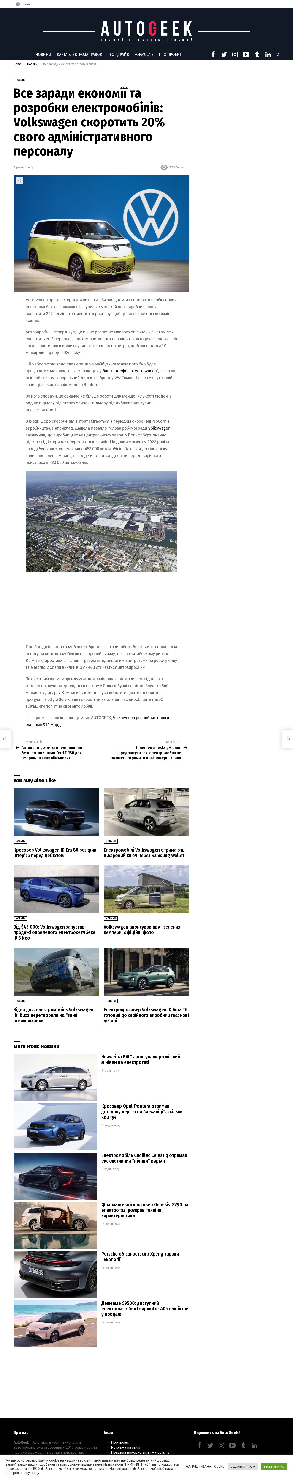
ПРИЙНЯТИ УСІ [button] (274, 1466)
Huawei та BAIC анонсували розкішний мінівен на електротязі (140, 1059)
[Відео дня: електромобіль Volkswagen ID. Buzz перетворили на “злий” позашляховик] (56, 972)
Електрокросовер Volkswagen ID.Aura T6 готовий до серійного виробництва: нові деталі (146, 1015)
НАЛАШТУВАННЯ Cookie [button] (205, 1466)
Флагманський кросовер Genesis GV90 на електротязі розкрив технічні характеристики (144, 1210)
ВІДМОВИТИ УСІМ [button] (243, 1466)
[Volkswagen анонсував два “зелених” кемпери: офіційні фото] (146, 889)
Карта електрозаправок (79, 54)
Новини (43, 54)
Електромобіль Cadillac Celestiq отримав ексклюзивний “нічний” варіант (144, 1158)
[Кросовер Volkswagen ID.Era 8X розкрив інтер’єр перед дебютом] (56, 812)
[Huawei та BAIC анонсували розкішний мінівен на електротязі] (55, 1077)
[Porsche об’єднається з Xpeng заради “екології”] (55, 1274)
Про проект (170, 54)
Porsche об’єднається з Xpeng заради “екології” (140, 1256)
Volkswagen (159, 428)
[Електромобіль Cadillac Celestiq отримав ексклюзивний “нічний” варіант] (55, 1176)
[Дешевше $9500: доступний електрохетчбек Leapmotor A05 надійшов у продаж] (55, 1323)
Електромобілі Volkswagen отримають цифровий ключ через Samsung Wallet (144, 852)
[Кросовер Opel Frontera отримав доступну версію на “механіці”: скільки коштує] (55, 1126)
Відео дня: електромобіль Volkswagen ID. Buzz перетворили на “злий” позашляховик (53, 1015)
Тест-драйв (118, 54)
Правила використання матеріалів (140, 1452)
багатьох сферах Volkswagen (130, 370)
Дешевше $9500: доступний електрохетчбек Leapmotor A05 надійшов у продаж (145, 1308)
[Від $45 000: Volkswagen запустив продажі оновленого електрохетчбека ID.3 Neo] (56, 889)
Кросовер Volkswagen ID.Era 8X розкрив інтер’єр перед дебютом (55, 852)
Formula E (143, 54)
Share (19, 180)
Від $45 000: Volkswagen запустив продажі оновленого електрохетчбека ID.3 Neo (54, 932)
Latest (27, 4)
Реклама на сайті (125, 1447)
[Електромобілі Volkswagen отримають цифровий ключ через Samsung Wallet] (146, 812)
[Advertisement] (101, 609)
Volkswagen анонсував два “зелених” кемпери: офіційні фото (143, 929)
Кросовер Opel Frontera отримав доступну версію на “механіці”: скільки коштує (142, 1111)
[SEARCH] (277, 54)
